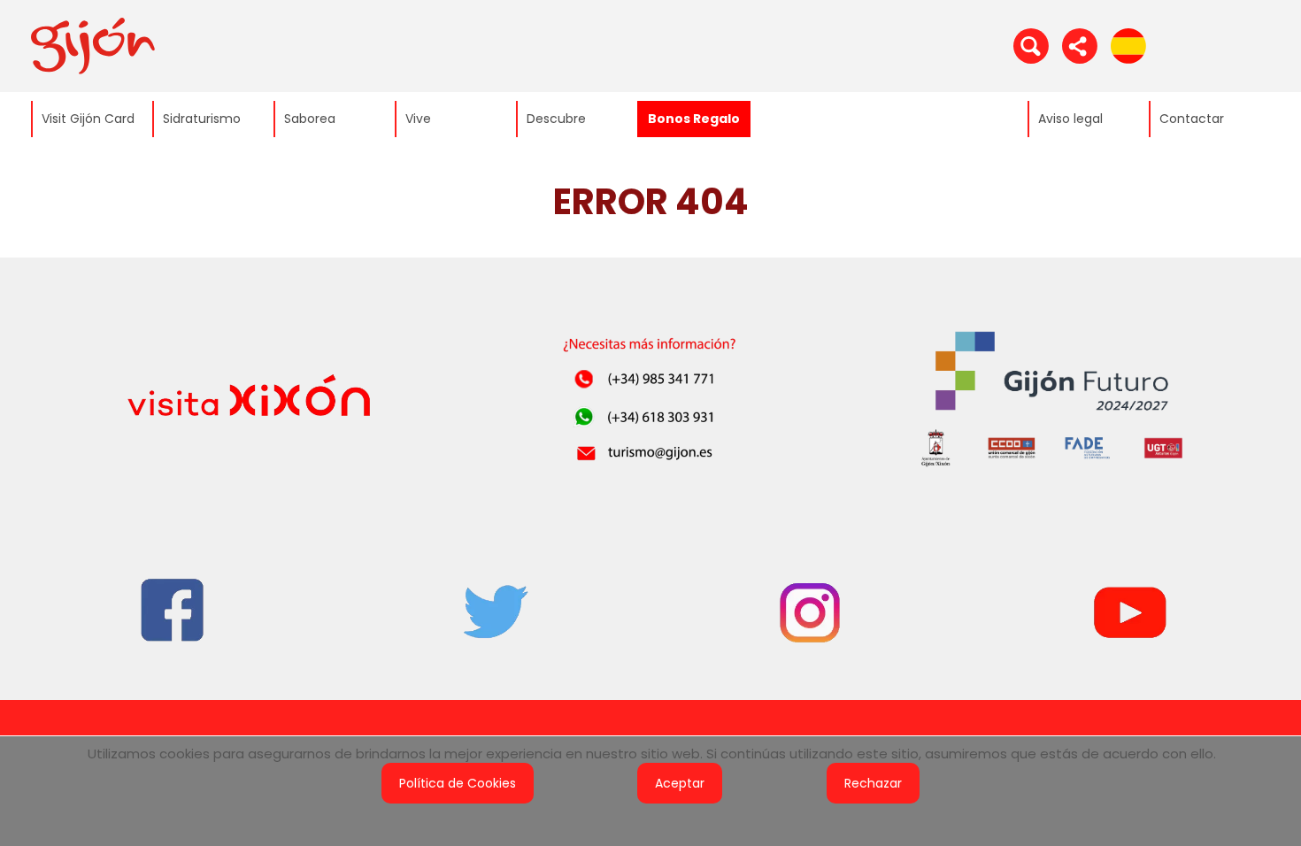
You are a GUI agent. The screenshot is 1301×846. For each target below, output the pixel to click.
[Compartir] (1079, 45)
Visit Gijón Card (88, 119)
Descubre (556, 119)
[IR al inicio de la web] (93, 45)
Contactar (1191, 119)
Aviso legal (1070, 119)
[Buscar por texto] (1031, 45)
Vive (418, 119)
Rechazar (873, 783)
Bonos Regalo (694, 119)
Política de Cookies (457, 783)
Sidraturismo (202, 119)
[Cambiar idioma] (1128, 45)
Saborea (309, 119)
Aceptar (679, 783)
